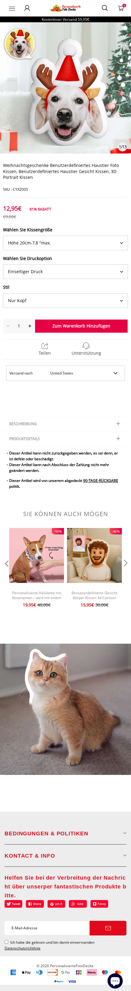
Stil (6, 287)
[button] (6, 575)
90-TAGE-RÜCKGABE (100, 480)
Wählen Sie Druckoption (27, 258)
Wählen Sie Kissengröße (27, 230)
